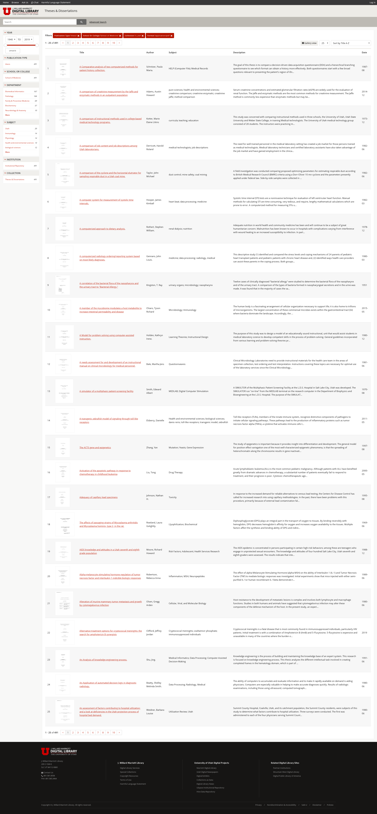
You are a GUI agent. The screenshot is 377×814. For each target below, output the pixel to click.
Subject (11, 122)
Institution (14, 159)
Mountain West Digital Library (286, 772)
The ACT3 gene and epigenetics (95, 447)
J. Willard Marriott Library (52, 761)
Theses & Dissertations (61, 11)
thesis (7, 64)
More (7, 115)
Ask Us (25, 2)
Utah (7, 128)
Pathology (9, 96)
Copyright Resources (129, 776)
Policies (330, 805)
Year (9, 32)
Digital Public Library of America (287, 776)
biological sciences (13, 147)
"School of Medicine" (101, 35)
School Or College (18, 71)
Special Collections (128, 772)
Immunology (10, 133)
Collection (13, 173)
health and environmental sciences (19, 143)
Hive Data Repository (206, 791)
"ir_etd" (133, 35)
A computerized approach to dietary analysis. (102, 228)
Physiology (9, 138)
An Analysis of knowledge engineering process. (103, 659)
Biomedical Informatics (14, 91)
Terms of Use (125, 780)
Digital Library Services (130, 768)
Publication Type (17, 57)
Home (6, 2)
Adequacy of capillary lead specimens (99, 497)
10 (113, 42)
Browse (15, 2)
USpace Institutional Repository (210, 787)
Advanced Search (97, 22)
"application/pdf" (159, 35)
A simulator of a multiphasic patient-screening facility (106, 391)
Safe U (304, 805)
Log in (373, 2)
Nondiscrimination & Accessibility (281, 805)
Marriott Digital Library (206, 768)
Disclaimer (316, 805)
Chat (35, 2)
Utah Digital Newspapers (207, 772)
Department (14, 85)
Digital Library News (205, 784)
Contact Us (48, 772)
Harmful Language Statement (55, 2)
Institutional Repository (14, 166)
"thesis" (66, 35)
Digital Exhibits (203, 776)
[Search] (81, 22)
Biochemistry (10, 105)
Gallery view (310, 43)
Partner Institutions (281, 768)
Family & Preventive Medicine (17, 101)
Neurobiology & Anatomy (15, 110)
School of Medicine (13, 78)
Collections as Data (205, 780)
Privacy (258, 805)
